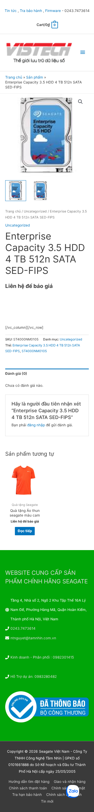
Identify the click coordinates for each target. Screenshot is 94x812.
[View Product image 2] (40, 190)
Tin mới (47, 801)
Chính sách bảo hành (64, 794)
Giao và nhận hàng (69, 781)
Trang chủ (13, 211)
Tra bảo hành (31, 11)
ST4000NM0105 (34, 351)
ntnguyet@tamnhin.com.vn (33, 638)
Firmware (53, 11)
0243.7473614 (23, 628)
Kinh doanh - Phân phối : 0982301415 (42, 657)
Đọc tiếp (25, 531)
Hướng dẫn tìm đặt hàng (29, 781)
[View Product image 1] (15, 190)
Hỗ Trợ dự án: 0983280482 (33, 676)
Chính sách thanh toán (28, 788)
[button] (80, 101)
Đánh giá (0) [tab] (16, 373)
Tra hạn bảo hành (27, 794)
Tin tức (11, 11)
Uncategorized (35, 211)
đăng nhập (36, 425)
